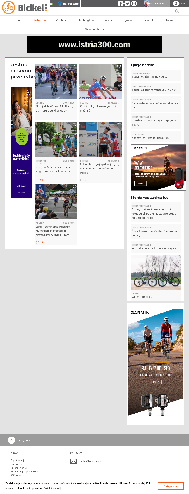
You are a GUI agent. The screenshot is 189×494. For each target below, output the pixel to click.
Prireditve (149, 20)
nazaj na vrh (24, 440)
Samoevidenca (94, 29)
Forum (108, 20)
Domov (19, 20)
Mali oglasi (86, 20)
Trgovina (127, 20)
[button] (52, 488)
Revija (170, 20)
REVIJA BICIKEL (155, 3)
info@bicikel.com (91, 461)
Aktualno (40, 20)
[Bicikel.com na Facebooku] (75, 461)
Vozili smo (62, 20)
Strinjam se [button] (171, 486)
